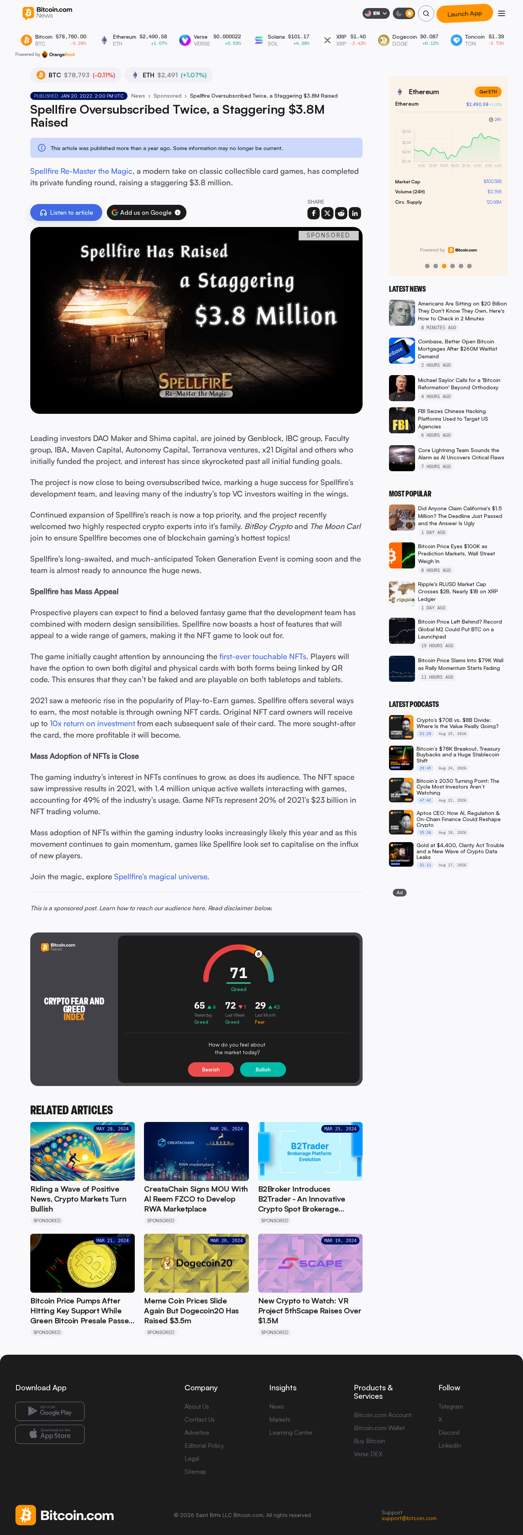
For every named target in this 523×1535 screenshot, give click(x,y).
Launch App (465, 13)
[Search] (426, 13)
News (138, 95)
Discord (448, 1432)
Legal (192, 1458)
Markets (279, 1419)
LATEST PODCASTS (414, 704)
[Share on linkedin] (355, 213)
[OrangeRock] (58, 54)
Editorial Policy (204, 1445)
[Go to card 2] (435, 266)
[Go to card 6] (469, 266)
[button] (177, 212)
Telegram (450, 1406)
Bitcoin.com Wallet (379, 1428)
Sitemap (195, 1471)
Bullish (263, 1069)
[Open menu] (501, 13)
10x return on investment (92, 723)
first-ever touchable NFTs (262, 656)
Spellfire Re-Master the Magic (81, 171)
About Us (197, 1406)
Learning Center (291, 1432)
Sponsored (167, 95)
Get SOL (488, 92)
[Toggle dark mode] (404, 13)
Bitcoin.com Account (383, 1415)
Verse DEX (368, 1454)
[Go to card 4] (452, 266)
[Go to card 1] (427, 266)
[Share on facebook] (313, 213)
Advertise (197, 1432)
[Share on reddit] (341, 213)
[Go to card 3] (444, 266)
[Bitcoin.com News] (47, 13)
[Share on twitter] (327, 213)
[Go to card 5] (461, 266)
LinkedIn (449, 1445)
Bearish (211, 1069)
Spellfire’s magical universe (160, 876)
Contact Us (200, 1419)
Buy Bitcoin (369, 1441)
